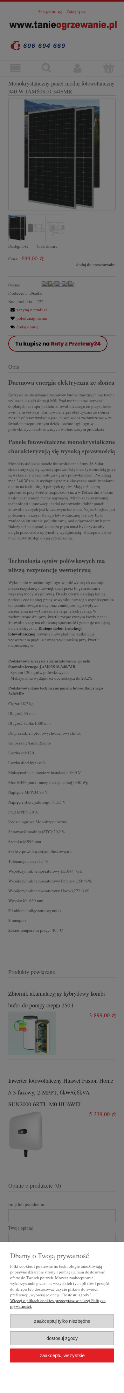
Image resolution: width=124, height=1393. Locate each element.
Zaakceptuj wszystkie (62, 1355)
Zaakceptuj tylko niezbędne (62, 1321)
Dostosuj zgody (62, 1338)
